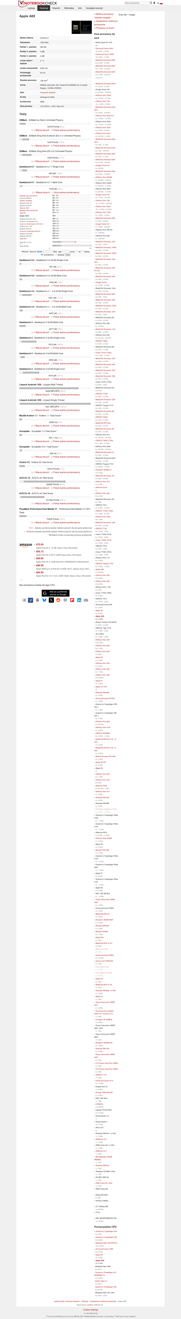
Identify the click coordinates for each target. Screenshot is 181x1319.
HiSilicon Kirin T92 (103, 101)
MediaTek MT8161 (103, 914)
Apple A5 (99, 978)
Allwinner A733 (101, 487)
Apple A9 (22, 213)
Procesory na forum (105, 27)
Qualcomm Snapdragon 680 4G (30, 231)
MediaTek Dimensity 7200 (105, 276)
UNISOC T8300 (102, 417)
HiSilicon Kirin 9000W (104, 177)
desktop (60, 254)
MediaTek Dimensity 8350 (105, 159)
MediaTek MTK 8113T (104, 943)
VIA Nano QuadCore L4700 (106, 809)
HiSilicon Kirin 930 (103, 779)
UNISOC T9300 (102, 341)
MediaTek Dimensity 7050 (105, 370)
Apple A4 (99, 996)
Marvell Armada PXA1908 (105, 756)
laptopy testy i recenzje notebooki (67, 1301)
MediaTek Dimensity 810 (105, 452)
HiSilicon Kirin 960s (103, 516)
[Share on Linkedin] (79, 600)
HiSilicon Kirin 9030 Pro (105, 115)
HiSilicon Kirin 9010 (103, 133)
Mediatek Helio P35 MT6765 (29, 210)
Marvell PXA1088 (102, 850)
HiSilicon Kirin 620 (103, 774)
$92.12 (39, 551)
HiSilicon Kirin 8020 (103, 206)
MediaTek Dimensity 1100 (105, 329)
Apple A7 (99, 680)
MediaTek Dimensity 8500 (105, 60)
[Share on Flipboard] (72, 600)
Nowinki (56, 8)
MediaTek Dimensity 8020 (105, 218)
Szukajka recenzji (94, 8)
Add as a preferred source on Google (58, 593)
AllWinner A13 (101, 1151)
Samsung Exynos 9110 (104, 1080)
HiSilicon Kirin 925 (103, 663)
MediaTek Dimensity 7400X (106, 253)
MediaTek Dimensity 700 (105, 475)
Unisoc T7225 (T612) (103, 540)
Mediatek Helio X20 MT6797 (106, 1243)
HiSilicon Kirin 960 (103, 493)
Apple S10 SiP (101, 686)
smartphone (48, 254)
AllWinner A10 (101, 1139)
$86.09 (39, 565)
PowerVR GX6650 (47, 92)
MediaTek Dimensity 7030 (105, 358)
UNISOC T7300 (102, 393)
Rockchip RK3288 (102, 692)
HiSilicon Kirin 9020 (103, 127)
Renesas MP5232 (102, 925)
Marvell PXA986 (102, 931)
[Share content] (24, 600)
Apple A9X (23, 238)
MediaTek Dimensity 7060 (105, 376)
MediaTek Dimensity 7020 (105, 522)
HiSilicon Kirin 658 (103, 721)
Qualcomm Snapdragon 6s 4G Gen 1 (32, 224)
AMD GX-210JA (102, 949)
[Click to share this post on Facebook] (30, 600)
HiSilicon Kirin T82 (103, 200)
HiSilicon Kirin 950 (103, 575)
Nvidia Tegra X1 (101, 1281)
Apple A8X (100, 616)
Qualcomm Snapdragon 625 (106, 1231)
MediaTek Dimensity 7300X (106, 305)
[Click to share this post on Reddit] (58, 600)
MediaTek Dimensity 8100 (105, 147)
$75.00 (39, 544)
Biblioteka (69, 8)
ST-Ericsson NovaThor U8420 (107, 1069)
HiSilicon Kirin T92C (103, 212)
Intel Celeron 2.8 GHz (104, 972)
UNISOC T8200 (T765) (104, 440)
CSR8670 (99, 1104)
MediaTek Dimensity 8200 (105, 153)
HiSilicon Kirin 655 (103, 645)
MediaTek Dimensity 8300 (105, 171)
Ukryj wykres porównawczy (65, 192)
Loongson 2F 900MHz (104, 1019)
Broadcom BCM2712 (103, 469)
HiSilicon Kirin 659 (103, 675)
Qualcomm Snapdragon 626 (106, 1237)
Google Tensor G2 (102, 224)
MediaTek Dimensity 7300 (105, 300)
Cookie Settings (90, 1309)
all (79, 251)
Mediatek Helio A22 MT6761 (29, 196)
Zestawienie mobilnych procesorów (103, 1301)
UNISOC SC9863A (26, 201)
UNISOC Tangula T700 (104, 563)
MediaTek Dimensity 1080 (105, 399)
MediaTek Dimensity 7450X (106, 247)
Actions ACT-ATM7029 (104, 961)
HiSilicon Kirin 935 (103, 639)
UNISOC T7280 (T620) (104, 510)
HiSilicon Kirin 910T (103, 727)
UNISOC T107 (101, 1074)
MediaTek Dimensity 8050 (105, 294)
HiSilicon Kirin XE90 (103, 95)
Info (80, 8)
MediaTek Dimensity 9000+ (106, 83)
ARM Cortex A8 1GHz (104, 1183)
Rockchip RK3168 (102, 1048)
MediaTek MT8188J (103, 423)
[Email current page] (86, 600)
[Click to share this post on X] (51, 600)
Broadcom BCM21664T (104, 919)
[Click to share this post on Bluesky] (44, 600)
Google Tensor (101, 282)
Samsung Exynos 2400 (104, 48)
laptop (86, 251)
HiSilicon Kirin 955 (103, 581)
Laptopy (31, 8)
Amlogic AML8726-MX (104, 1092)
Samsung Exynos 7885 (104, 1249)
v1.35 (20, 580)
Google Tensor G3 (102, 194)
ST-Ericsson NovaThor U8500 (107, 1063)
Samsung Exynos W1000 (105, 698)
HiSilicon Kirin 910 (103, 791)
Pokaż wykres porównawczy (65, 130)
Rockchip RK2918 (102, 1165)
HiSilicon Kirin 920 (103, 669)
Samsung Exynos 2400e (105, 54)
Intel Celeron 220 (102, 966)
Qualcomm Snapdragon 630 (105, 1286)
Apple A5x (99, 937)
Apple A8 (99, 657)
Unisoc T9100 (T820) (103, 352)
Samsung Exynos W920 (105, 955)
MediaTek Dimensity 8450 (105, 66)
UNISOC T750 (101, 528)
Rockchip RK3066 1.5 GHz (106, 990)
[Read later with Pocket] (65, 600)
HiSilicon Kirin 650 (103, 651)
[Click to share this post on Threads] (37, 600)
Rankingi (43, 8)
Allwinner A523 (24, 208)
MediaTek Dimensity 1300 (105, 311)
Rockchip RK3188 (102, 797)
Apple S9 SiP (101, 762)
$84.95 (39, 572)
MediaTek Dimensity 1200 (105, 241)
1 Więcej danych (40, 130)
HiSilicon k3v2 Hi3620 (104, 838)
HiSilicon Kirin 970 (103, 481)
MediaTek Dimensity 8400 (105, 71)
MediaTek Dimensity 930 (105, 428)
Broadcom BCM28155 (104, 1042)
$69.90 (39, 558)
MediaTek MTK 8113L (104, 984)
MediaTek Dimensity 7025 (105, 364)
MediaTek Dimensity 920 (105, 411)
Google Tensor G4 (102, 165)
